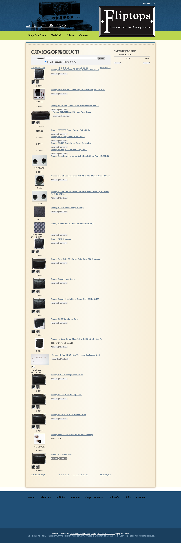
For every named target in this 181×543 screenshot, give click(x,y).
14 (81, 67)
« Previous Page (38, 67)
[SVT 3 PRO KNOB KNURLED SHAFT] (39, 185)
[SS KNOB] (39, 444)
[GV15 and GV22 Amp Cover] (39, 328)
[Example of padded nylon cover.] (37, 123)
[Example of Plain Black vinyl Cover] (39, 79)
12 (74, 67)
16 (87, 67)
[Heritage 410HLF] (39, 348)
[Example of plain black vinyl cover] (40, 119)
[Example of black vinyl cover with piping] (33, 123)
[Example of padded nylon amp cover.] (37, 272)
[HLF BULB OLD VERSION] (33, 367)
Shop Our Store (37, 35)
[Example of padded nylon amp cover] (37, 292)
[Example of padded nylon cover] (37, 388)
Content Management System (83, 533)
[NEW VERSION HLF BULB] (40, 364)
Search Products (54, 62)
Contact (83, 35)
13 (77, 67)
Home (31, 497)
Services (75, 497)
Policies (60, 497)
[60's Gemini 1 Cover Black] (39, 288)
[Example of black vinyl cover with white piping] (33, 272)
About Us (45, 497)
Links (70, 35)
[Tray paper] (39, 216)
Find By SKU (70, 62)
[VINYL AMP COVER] (39, 424)
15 (84, 67)
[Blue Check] (39, 232)
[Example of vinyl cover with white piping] (33, 388)
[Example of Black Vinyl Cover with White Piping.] (33, 83)
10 (68, 67)
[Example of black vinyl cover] (39, 384)
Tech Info (56, 35)
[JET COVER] (39, 404)
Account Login (149, 3)
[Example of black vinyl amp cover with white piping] (33, 292)
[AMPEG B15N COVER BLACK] (39, 248)
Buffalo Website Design (108, 533)
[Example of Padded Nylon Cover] (37, 83)
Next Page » (105, 67)
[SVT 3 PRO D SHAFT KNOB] (39, 165)
